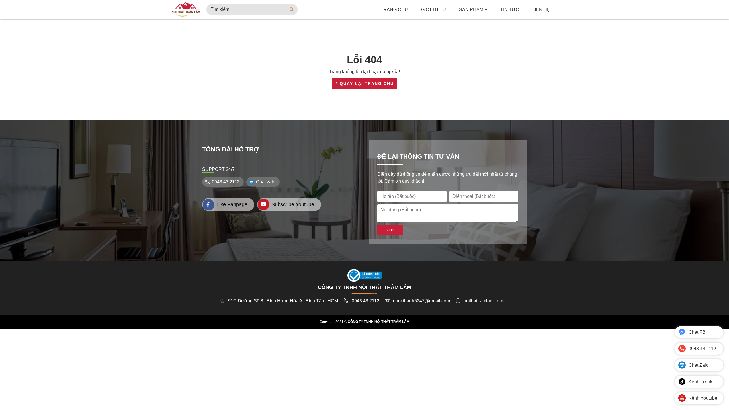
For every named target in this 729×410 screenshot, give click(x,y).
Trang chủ (394, 9)
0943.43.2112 (225, 181)
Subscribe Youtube (292, 204)
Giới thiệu (433, 9)
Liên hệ (541, 9)
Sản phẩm (471, 9)
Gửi (390, 230)
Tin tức (509, 9)
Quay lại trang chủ (367, 83)
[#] (186, 9)
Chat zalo (265, 181)
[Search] (292, 9)
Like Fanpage (231, 204)
